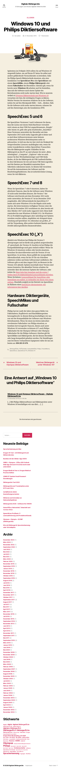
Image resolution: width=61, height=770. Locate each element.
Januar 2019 (7, 568)
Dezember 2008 (8, 652)
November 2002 (8, 712)
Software (28, 748)
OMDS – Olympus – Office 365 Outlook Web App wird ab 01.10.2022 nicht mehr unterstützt (16, 465)
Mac (28, 739)
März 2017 (6, 611)
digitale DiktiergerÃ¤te (21, 724)
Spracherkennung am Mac (12, 449)
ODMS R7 (23, 741)
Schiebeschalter (19, 748)
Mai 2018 (6, 588)
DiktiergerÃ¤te (14, 349)
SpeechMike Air (20, 751)
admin (18, 36)
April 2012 (6, 631)
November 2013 (8, 623)
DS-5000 (23, 735)
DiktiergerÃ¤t (9, 730)
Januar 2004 (7, 695)
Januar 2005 (7, 688)
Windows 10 (31, 350)
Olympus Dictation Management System (22, 743)
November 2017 (8, 595)
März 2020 (7, 559)
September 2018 (9, 578)
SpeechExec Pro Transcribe (22, 749)
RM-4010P (19, 746)
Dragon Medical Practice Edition (9, 734)
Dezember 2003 (8, 698)
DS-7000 (6, 737)
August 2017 (7, 602)
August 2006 (7, 674)
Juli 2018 (6, 583)
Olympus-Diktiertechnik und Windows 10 (32, 96)
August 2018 (7, 580)
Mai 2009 (6, 650)
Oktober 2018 (8, 576)
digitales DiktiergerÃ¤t (12, 728)
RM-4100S (5, 748)
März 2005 (7, 683)
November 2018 (8, 573)
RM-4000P (13, 746)
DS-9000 (12, 737)
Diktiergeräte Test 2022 (11, 482)
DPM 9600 (22, 732)
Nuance (11, 741)
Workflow (28, 753)
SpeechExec (13, 350)
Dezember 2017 (8, 592)
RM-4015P (24, 746)
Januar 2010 (7, 645)
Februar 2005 (8, 686)
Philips (39, 349)
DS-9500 (18, 737)
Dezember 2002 (8, 710)
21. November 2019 (30, 36)
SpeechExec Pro (22, 350)
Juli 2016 (6, 616)
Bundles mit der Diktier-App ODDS (15, 459)
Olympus (8, 743)
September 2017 (9, 600)
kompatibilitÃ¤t (32, 349)
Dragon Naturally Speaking (11, 735)
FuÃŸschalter (23, 349)
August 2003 (7, 702)
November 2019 (8, 564)
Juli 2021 (6, 554)
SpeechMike (13, 751)
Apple (5, 724)
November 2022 (8, 544)
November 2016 (8, 614)
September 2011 (8, 635)
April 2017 (6, 609)
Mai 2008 (6, 662)
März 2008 (7, 664)
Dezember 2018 (8, 571)
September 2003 (9, 700)
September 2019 (9, 566)
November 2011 (8, 633)
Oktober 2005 (8, 678)
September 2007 (9, 669)
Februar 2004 (8, 693)
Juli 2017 (6, 604)
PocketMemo (46, 349)
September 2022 (9, 547)
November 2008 (9, 655)
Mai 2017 (6, 607)
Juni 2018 (6, 585)
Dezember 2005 (8, 676)
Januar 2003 (7, 707)
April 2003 (7, 705)
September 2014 (9, 621)
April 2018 (6, 590)
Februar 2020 (8, 561)
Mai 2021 (6, 556)
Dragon (28, 732)
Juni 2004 (6, 690)
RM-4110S (11, 748)
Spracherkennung (11, 753)
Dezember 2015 (8, 619)
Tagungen (22, 753)
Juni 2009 (6, 647)
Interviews (5, 739)
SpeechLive (6, 751)
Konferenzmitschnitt (21, 739)
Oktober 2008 (8, 657)
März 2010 (7, 643)
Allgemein (30, 17)
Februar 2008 (8, 666)
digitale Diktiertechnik (7, 726)
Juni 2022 (6, 549)
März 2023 (7, 542)
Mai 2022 (6, 552)
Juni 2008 (6, 659)
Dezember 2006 (8, 671)
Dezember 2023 (8, 540)
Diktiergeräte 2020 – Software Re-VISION (17, 504)
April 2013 (6, 628)
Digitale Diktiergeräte (30, 4)
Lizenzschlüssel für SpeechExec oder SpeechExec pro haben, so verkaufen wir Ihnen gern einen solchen (30, 279)
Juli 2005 (6, 681)
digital (9, 724)
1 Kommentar (45, 36)
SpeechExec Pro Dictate (9, 749)
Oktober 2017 (7, 597)
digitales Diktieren (17, 726)
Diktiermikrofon (8, 732)
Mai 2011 (6, 638)
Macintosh (5, 741)
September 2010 (9, 640)
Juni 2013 (6, 626)
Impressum (28, 765)
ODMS (17, 741)
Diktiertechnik (16, 732)
